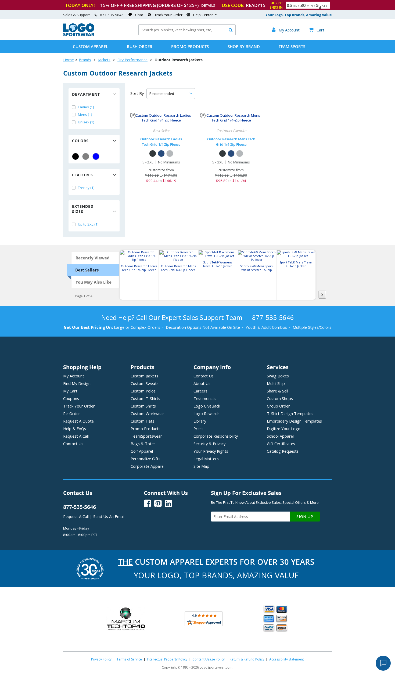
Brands (85, 59)
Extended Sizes (83, 209)
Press (198, 428)
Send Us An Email (108, 516)
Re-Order (71, 413)
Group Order (278, 406)
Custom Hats (142, 421)
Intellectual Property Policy (167, 659)
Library (199, 421)
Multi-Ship (276, 383)
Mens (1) (85, 114)
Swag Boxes (278, 375)
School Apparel (280, 436)
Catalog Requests (283, 451)
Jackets (104, 59)
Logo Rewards (206, 413)
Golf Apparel (142, 451)
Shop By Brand (244, 46)
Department (86, 94)
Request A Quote (78, 421)
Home (68, 59)
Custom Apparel (90, 46)
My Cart (70, 391)
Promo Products (190, 46)
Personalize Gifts (145, 458)
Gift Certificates (281, 443)
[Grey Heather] (169, 153)
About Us (201, 383)
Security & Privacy (209, 443)
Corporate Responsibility (215, 436)
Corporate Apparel (147, 466)
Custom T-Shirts (145, 398)
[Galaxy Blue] (161, 153)
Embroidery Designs (294, 421)
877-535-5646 (112, 14)
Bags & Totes (143, 443)
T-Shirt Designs (290, 413)
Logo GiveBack (206, 406)
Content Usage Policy (208, 659)
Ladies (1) (86, 107)
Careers (200, 391)
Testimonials (204, 398)
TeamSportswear (146, 436)
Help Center (203, 14)
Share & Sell (277, 391)
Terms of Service (129, 659)
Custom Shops (280, 398)
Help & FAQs (74, 428)
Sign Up (304, 516)
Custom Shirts (143, 406)
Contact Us (73, 443)
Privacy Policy (101, 659)
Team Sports (292, 46)
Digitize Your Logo (283, 428)
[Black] (75, 156)
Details (208, 5)
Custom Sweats (145, 383)
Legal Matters (206, 458)
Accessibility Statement (286, 659)
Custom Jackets (144, 375)
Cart (316, 30)
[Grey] (85, 156)
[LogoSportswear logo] (78, 35)
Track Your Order (168, 14)
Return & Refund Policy (247, 659)
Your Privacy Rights (210, 451)
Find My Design (77, 383)
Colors (80, 140)
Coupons (71, 398)
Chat (139, 14)
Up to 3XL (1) (88, 224)
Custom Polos (143, 391)
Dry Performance (132, 59)
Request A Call (76, 436)
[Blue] (95, 156)
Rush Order (139, 46)
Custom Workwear (147, 413)
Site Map (201, 466)
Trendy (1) (86, 187)
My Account (73, 375)
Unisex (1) (86, 122)
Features (82, 174)
